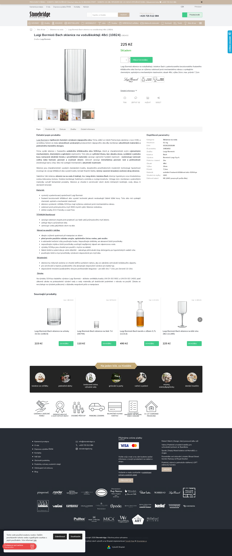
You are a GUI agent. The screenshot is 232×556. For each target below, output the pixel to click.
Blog (36, 472)
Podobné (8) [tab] (50, 129)
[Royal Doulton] (131, 506)
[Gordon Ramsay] (145, 506)
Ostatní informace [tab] (88, 129)
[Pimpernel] (43, 492)
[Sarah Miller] (101, 506)
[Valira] (58, 506)
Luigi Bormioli (42, 140)
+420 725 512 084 (86, 445)
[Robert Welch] (145, 492)
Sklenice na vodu (170, 140)
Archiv (167, 469)
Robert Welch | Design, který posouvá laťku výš (180, 441)
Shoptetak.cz (142, 541)
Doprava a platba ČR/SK (62, 7)
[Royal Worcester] (72, 492)
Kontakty (77, 7)
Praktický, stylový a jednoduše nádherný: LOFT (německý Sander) (179, 463)
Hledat (123, 15)
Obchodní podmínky (42, 460)
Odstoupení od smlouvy (43, 468)
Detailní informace (128, 91)
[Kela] (160, 506)
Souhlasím (75, 536)
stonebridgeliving (85, 449)
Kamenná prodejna (36, 7)
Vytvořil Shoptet (118, 547)
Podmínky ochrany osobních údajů (47, 464)
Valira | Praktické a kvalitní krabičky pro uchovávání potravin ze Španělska (177, 446)
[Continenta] (189, 506)
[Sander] (58, 492)
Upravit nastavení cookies (138, 537)
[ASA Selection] (43, 506)
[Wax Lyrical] (94, 519)
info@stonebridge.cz (87, 441)
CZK (182, 7)
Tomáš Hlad (129, 541)
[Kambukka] (72, 506)
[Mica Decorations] (109, 519)
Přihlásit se (125, 480)
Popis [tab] (38, 129)
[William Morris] (189, 492)
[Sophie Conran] (87, 492)
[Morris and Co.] (160, 492)
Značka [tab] (73, 129)
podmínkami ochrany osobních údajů (134, 473)
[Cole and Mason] (87, 506)
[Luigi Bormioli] (174, 492)
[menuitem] (33, 23)
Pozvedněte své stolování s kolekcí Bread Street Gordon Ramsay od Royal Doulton (180, 457)
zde (35, 540)
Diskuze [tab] (63, 129)
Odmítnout (60, 536)
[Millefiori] (153, 519)
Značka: (42, 39)
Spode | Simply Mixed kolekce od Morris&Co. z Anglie (179, 451)
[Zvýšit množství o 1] (129, 58)
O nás (48, 7)
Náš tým (86, 7)
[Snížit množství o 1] (129, 61)
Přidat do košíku (140, 60)
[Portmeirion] (101, 492)
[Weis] (174, 506)
